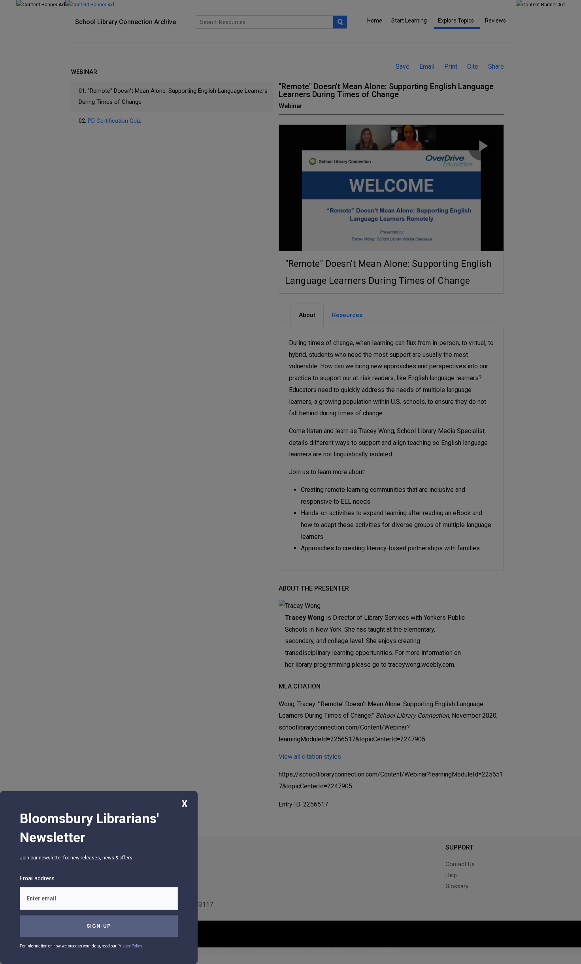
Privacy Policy (129, 946)
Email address (37, 878)
